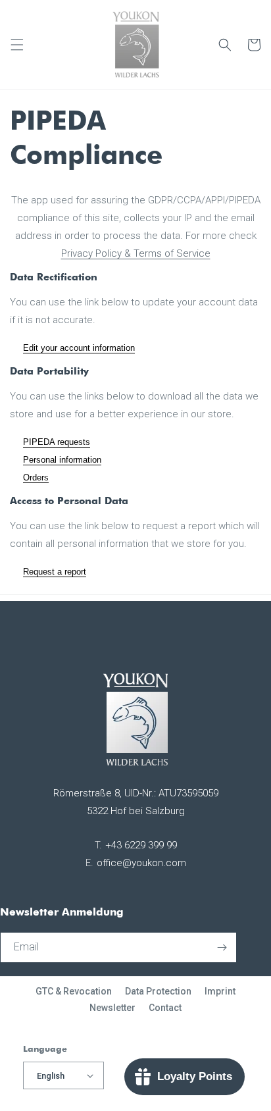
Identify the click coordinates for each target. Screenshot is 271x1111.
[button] (17, 44)
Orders (36, 477)
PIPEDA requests (56, 442)
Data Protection (158, 991)
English (50, 1076)
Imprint (220, 991)
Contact (165, 1007)
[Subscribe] (221, 947)
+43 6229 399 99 (141, 845)
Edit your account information (79, 348)
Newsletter (112, 1007)
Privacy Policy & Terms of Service (135, 253)
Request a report (54, 572)
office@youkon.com (141, 863)
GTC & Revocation (74, 991)
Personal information (62, 460)
